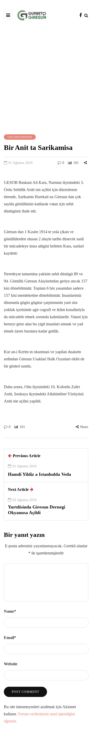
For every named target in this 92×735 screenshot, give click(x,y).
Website (10, 664)
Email (10, 637)
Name (10, 611)
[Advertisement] (46, 77)
